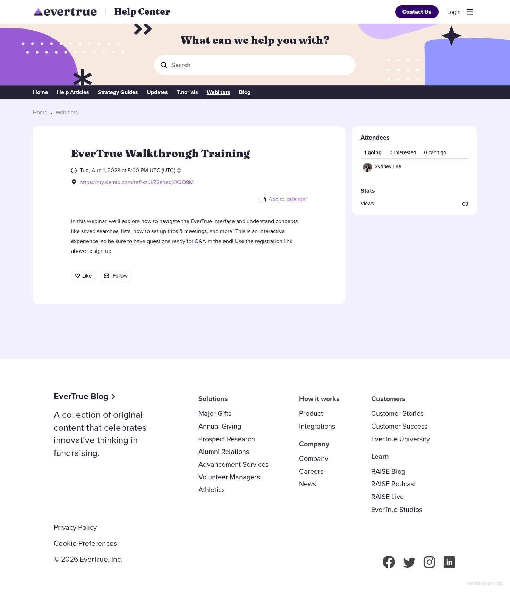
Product (311, 413)
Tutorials (187, 92)
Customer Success (399, 426)
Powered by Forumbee (484, 583)
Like (87, 276)
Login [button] (454, 12)
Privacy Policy (75, 527)
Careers (311, 471)
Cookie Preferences (85, 543)
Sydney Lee (388, 166)
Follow (120, 276)
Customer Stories (397, 413)
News (307, 484)
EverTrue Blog (81, 396)
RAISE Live (387, 496)
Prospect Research (226, 439)
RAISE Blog (388, 471)
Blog (244, 92)
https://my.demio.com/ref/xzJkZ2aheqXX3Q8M (137, 182)
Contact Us (416, 12)
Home (40, 92)
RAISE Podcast (393, 484)
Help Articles (73, 92)
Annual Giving (219, 426)
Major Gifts (214, 413)
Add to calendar (288, 199)
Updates (157, 92)
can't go (435, 152)
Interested (402, 152)
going (373, 152)
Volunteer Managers (229, 477)
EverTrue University (400, 439)
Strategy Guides (118, 92)
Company (313, 458)
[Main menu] (470, 12)
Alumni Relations (223, 451)
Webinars (218, 92)
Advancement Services (233, 464)
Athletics (211, 490)
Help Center (142, 11)
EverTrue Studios (396, 509)
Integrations (317, 426)
